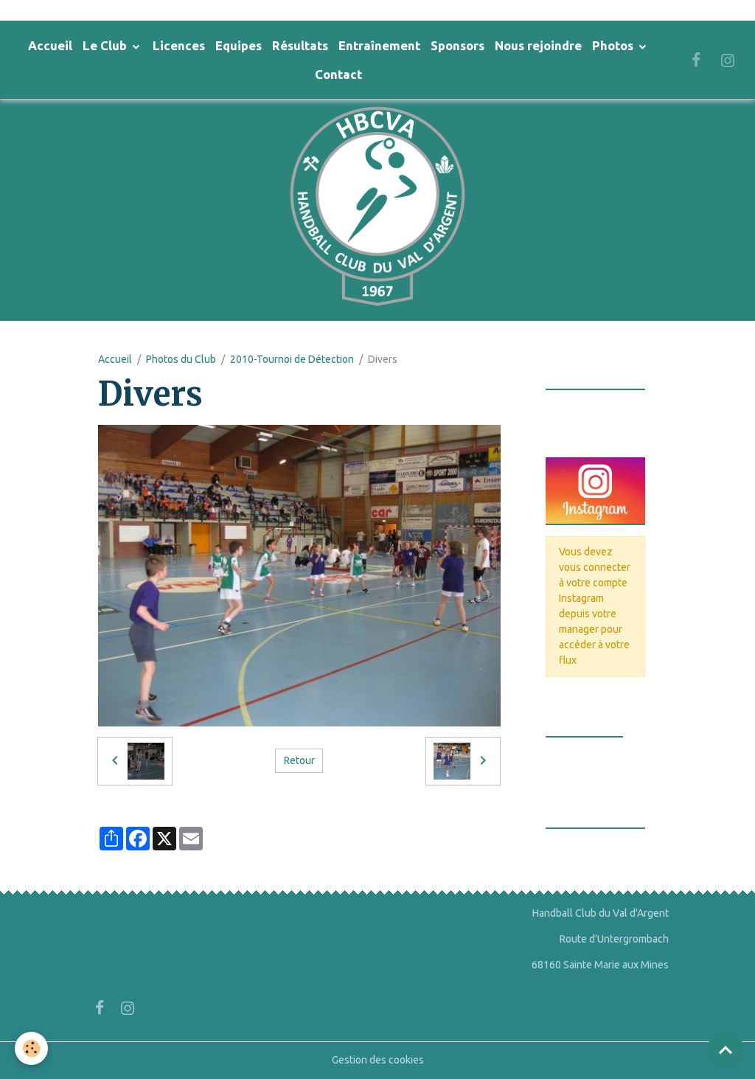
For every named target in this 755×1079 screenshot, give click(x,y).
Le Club (106, 45)
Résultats (300, 45)
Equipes (238, 45)
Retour (299, 760)
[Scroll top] (725, 1049)
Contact (338, 74)
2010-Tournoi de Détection (292, 359)
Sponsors (457, 45)
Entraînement (379, 45)
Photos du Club (181, 359)
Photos (614, 45)
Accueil (50, 45)
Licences (179, 45)
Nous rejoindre (538, 45)
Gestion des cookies (378, 1060)
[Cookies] (31, 1048)
